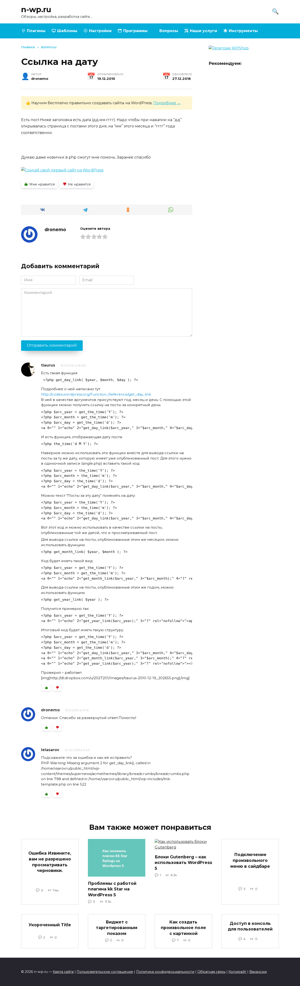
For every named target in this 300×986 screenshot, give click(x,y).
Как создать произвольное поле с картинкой (183, 927)
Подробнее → (167, 103)
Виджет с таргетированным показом (116, 927)
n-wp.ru (36, 9)
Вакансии (258, 972)
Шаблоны (67, 31)
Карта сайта (63, 972)
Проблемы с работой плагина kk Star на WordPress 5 (112, 889)
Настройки (100, 31)
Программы (135, 31)
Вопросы (168, 31)
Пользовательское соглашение (105, 972)
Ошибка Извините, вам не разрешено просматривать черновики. (49, 862)
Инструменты (243, 31)
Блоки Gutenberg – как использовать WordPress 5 (183, 862)
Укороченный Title (50, 924)
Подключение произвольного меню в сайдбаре (250, 860)
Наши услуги (203, 31)
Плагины (36, 31)
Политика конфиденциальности (165, 972)
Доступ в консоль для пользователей (250, 926)
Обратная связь (211, 972)
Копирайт (237, 972)
